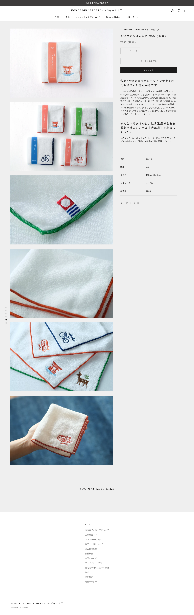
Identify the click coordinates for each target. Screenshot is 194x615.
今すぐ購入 (149, 70)
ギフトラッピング (93, 539)
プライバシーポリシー (95, 563)
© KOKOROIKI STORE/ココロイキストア (37, 603)
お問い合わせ (133, 17)
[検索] (179, 10)
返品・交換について (94, 544)
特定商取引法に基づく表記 (97, 568)
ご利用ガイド (91, 535)
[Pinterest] (138, 203)
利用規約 (89, 577)
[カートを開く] (185, 10)
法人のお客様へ (113, 17)
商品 (68, 17)
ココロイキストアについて (88, 17)
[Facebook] (131, 203)
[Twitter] (134, 203)
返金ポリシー (91, 582)
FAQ (87, 572)
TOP (57, 17)
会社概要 (89, 554)
